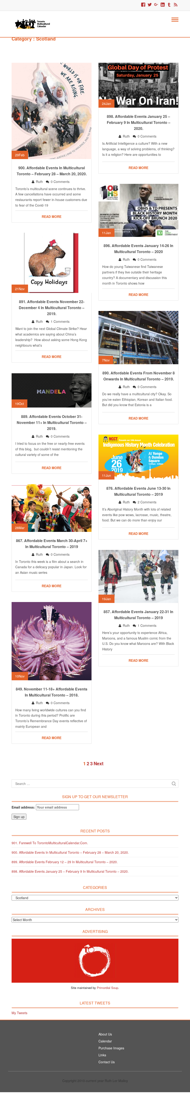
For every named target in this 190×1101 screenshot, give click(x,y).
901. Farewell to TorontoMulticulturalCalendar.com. (50, 843)
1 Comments (60, 321)
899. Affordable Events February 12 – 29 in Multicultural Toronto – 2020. (65, 861)
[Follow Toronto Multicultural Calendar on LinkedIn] (162, 5)
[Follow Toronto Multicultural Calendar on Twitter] (149, 5)
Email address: (24, 807)
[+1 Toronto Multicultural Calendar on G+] (156, 5)
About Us (105, 1034)
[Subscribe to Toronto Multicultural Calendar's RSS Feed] (175, 5)
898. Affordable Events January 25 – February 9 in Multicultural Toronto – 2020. (70, 871)
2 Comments (147, 502)
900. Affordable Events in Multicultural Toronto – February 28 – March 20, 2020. (70, 852)
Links (102, 1055)
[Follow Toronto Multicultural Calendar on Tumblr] (169, 5)
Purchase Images (111, 1048)
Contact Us (106, 1062)
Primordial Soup (107, 987)
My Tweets (19, 1012)
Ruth (39, 181)
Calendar (105, 1041)
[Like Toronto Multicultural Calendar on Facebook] (143, 5)
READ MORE (51, 216)
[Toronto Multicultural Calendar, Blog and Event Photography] (32, 23)
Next (99, 763)
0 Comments (60, 181)
